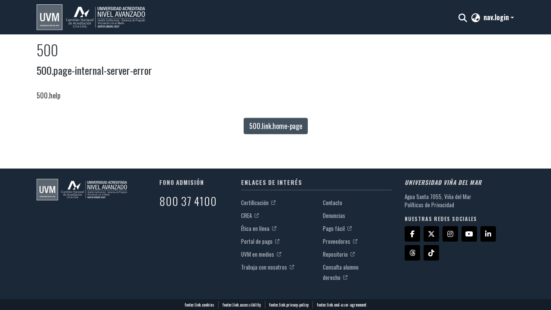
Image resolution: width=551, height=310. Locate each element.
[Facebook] (412, 234)
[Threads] (412, 253)
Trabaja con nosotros (264, 267)
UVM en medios (258, 254)
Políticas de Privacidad (429, 204)
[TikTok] (431, 253)
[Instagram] (450, 234)
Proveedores (337, 241)
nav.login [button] (497, 17)
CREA (247, 215)
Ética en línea (256, 228)
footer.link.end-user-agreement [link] (341, 304)
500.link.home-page (275, 126)
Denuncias (334, 215)
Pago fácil (334, 228)
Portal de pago (257, 241)
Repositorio (336, 254)
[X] (431, 234)
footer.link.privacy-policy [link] (289, 304)
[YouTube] (469, 234)
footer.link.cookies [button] (199, 304)
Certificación (255, 202)
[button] (91, 17)
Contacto (332, 202)
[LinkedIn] (488, 234)
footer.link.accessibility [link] (242, 304)
